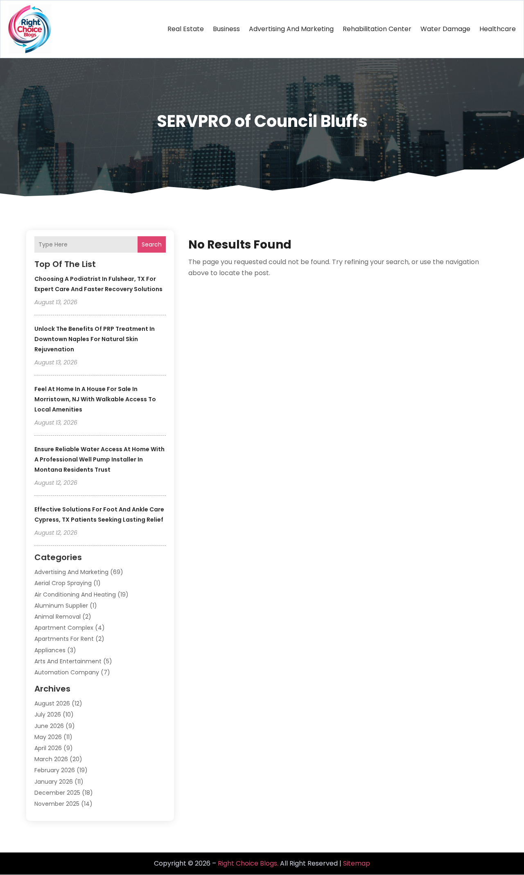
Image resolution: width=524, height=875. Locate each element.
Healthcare (497, 29)
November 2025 (56, 804)
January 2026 (53, 782)
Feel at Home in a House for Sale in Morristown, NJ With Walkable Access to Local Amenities (95, 399)
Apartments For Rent (64, 639)
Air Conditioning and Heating (75, 594)
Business (226, 29)
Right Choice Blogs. (248, 863)
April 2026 (48, 748)
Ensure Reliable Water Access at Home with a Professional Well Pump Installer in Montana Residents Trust (99, 459)
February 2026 (54, 770)
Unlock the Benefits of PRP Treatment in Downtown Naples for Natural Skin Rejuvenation (94, 339)
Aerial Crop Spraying (63, 583)
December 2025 (57, 793)
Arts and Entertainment (68, 661)
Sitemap (356, 863)
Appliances (50, 650)
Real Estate (185, 29)
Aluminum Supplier (61, 605)
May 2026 (48, 737)
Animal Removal (57, 617)
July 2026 (47, 714)
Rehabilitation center (377, 29)
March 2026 (51, 759)
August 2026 (52, 703)
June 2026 (49, 726)
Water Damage (445, 29)
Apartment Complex (63, 628)
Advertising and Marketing (291, 29)
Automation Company (66, 672)
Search (152, 244)
